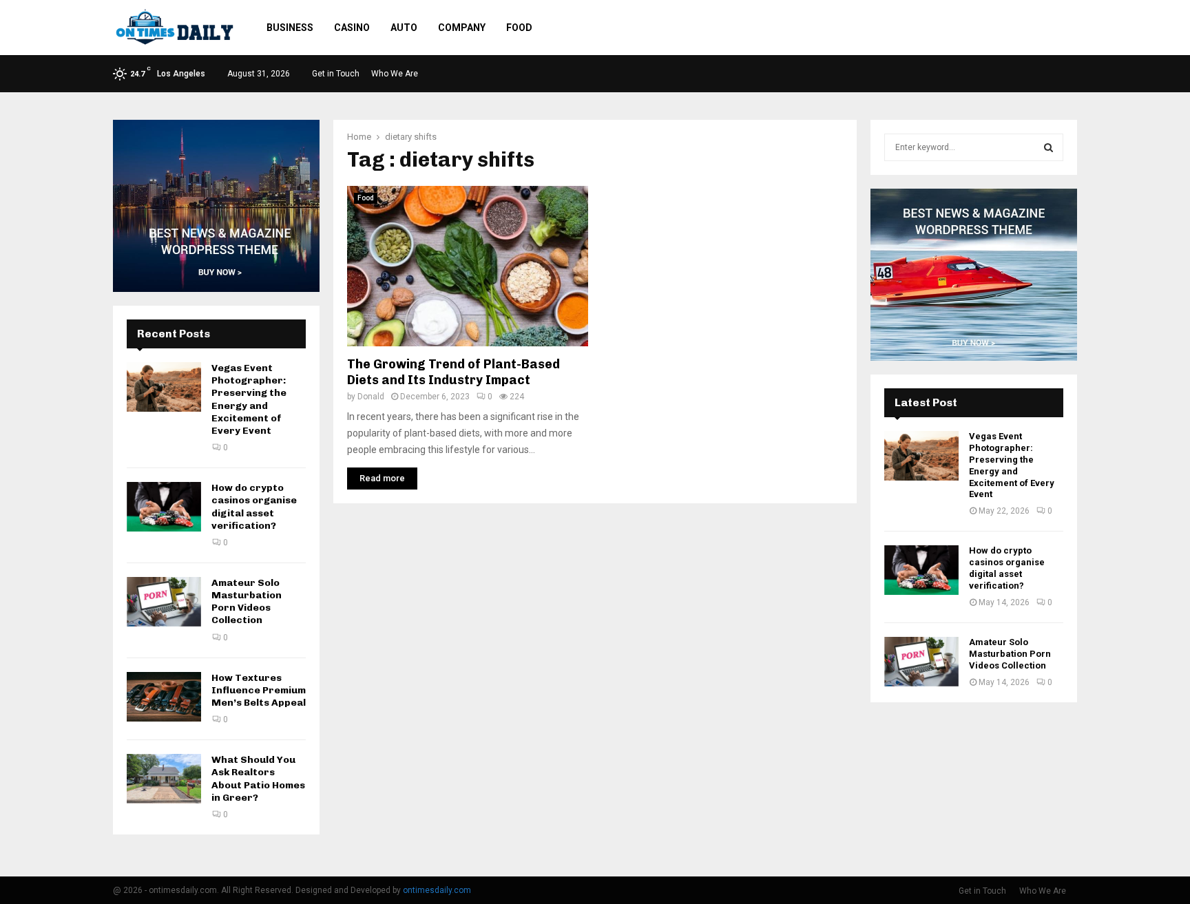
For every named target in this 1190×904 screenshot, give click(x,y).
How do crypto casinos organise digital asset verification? (254, 507)
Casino (352, 27)
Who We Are (394, 73)
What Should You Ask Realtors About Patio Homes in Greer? (258, 778)
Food (519, 27)
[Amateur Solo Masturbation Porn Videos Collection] (164, 602)
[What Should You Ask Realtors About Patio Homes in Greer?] (164, 778)
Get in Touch (335, 73)
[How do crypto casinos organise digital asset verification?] (164, 507)
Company (462, 27)
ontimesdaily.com (437, 890)
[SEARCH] (1048, 147)
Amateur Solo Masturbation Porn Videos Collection (246, 602)
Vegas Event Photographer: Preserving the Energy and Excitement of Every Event (248, 399)
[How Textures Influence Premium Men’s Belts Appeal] (164, 697)
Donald (370, 396)
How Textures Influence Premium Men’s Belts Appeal (258, 690)
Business (290, 27)
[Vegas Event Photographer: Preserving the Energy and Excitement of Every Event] (164, 387)
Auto (403, 27)
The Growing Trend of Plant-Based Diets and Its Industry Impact (453, 372)
